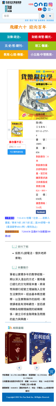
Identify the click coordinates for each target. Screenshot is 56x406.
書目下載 (33, 21)
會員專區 (41, 21)
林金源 (39, 93)
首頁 (27, 21)
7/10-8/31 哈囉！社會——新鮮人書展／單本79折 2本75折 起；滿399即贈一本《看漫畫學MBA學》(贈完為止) (27, 222)
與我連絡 (50, 21)
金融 (41, 80)
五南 (38, 110)
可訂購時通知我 (16, 151)
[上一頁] (9, 129)
